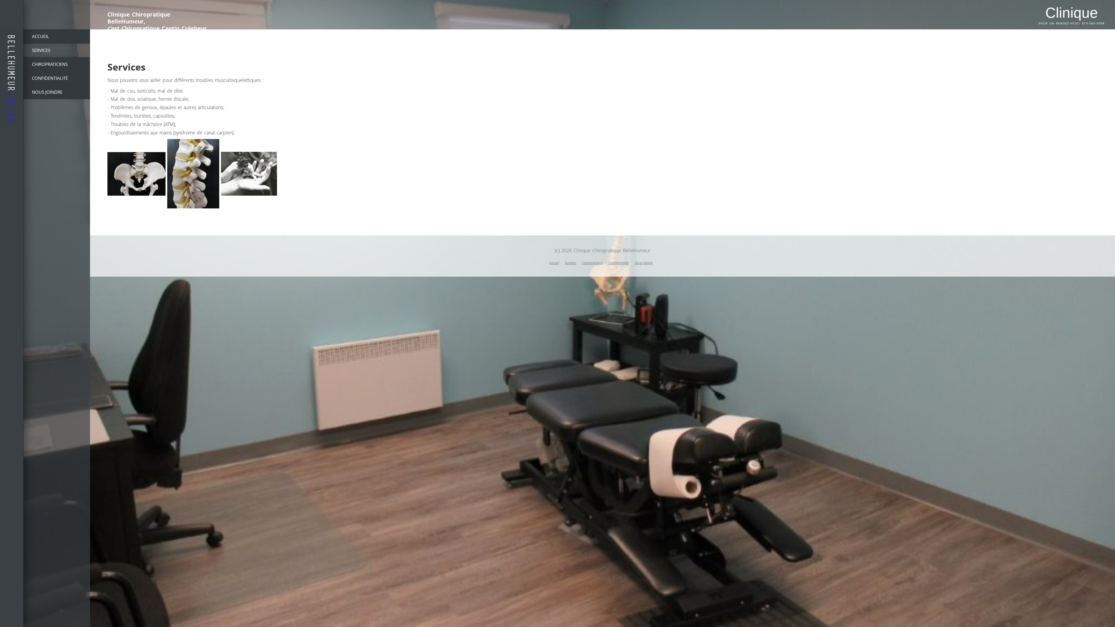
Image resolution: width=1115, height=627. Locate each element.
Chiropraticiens (592, 262)
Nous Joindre (644, 262)
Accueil (554, 262)
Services (570, 262)
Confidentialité (619, 262)
